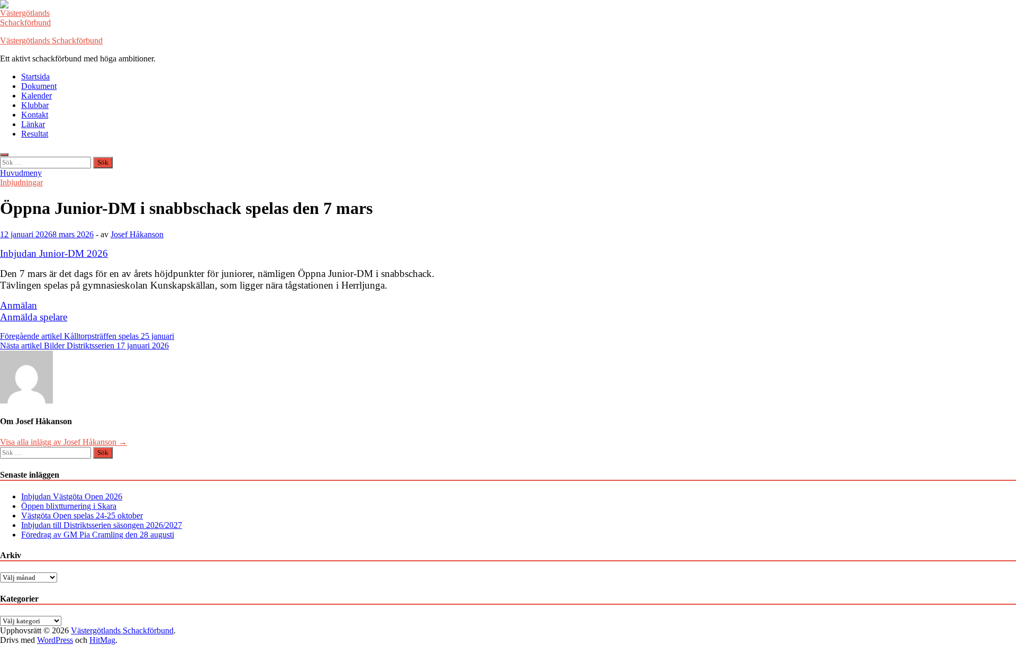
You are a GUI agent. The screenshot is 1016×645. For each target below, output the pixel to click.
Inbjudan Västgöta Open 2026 (71, 496)
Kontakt (34, 114)
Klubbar (35, 105)
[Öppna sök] (4, 154)
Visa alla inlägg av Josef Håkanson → (63, 441)
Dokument (39, 86)
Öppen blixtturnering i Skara (68, 505)
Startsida (35, 76)
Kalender (36, 95)
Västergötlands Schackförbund (51, 40)
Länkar (33, 124)
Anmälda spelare (33, 316)
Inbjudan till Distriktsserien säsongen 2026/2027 (101, 525)
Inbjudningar (21, 182)
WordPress (55, 639)
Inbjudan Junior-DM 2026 (54, 253)
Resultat (34, 133)
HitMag (102, 639)
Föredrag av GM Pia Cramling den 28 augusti (97, 534)
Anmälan (18, 305)
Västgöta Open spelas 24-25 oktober (82, 515)
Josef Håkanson (137, 234)
